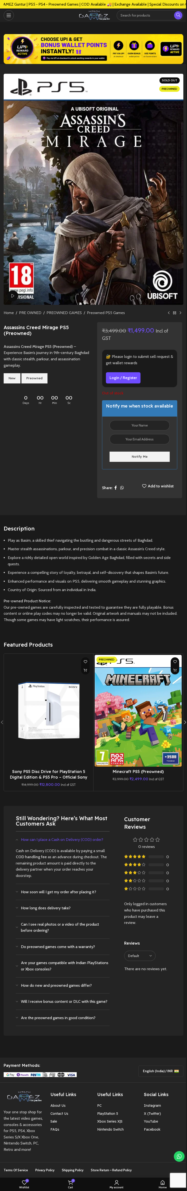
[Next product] (180, 313)
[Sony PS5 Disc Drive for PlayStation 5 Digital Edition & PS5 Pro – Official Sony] (48, 711)
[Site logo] (93, 14)
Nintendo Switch (110, 1129)
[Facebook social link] (116, 488)
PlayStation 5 (107, 1113)
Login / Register (123, 377)
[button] (85, 670)
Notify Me (140, 456)
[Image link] (23, 1096)
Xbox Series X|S (109, 1121)
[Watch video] (12, 295)
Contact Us (59, 1113)
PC (99, 1105)
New (12, 378)
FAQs (54, 1129)
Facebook (152, 1129)
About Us (57, 1105)
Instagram (152, 1105)
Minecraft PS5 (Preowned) (138, 771)
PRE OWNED (30, 312)
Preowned (34, 378)
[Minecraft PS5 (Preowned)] (138, 711)
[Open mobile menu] (8, 15)
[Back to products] (175, 313)
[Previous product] (169, 313)
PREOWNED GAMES (64, 312)
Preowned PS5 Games (106, 312)
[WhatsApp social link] (122, 488)
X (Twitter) (152, 1113)
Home (9, 312)
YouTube (151, 1121)
